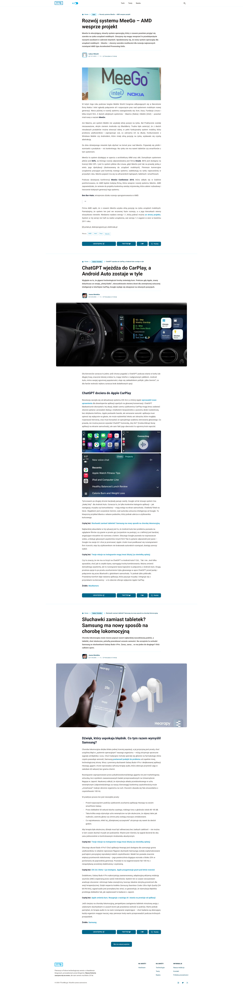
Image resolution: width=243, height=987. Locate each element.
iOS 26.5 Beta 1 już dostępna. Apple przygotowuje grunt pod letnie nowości (123, 870)
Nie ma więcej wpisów (121, 944)
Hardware (141, 967)
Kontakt (176, 971)
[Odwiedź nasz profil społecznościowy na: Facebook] (178, 983)
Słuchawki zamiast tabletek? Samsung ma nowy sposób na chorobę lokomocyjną (126, 523)
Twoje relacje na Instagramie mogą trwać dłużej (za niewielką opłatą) (121, 554)
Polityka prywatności (180, 975)
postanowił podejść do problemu (126, 759)
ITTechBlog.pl (64, 982)
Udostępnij (98, 244)
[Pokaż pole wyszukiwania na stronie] (184, 3)
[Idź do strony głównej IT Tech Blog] (78, 966)
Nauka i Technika (97, 261)
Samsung (92, 922)
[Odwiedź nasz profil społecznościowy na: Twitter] (183, 983)
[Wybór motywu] (75, 3)
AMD (90, 233)
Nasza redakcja (178, 967)
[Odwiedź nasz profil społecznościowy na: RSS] (187, 983)
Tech (123, 3)
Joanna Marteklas (94, 294)
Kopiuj (156, 244)
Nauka (138, 3)
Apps (93, 14)
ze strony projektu (153, 215)
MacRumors (94, 586)
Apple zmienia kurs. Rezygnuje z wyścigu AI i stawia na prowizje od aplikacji (123, 898)
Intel (95, 233)
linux (101, 233)
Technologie (160, 967)
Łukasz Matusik (94, 54)
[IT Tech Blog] (59, 3)
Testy (130, 3)
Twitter (125, 244)
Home (86, 14)
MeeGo (107, 234)
